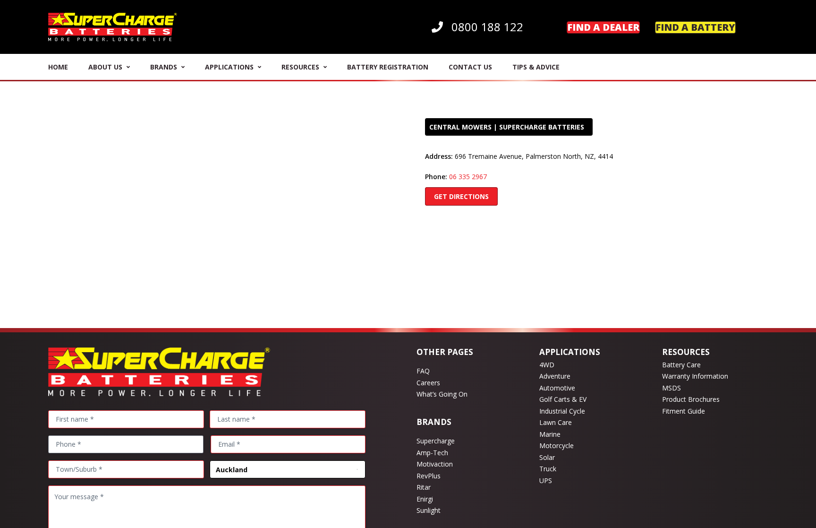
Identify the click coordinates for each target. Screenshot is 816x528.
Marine (550, 434)
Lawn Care (555, 422)
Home (58, 66)
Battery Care (681, 364)
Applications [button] (229, 66)
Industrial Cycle (562, 411)
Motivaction (434, 463)
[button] (758, 27)
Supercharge (435, 440)
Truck (547, 468)
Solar (547, 457)
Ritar (423, 487)
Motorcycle (556, 445)
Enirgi (424, 498)
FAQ (423, 370)
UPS (545, 480)
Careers (428, 382)
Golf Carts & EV (562, 399)
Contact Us (470, 66)
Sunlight (428, 510)
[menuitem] (477, 27)
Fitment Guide (683, 411)
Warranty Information (695, 376)
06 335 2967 (468, 176)
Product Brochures (691, 399)
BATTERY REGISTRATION (387, 66)
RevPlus (428, 475)
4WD (546, 364)
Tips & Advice (536, 66)
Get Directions (461, 196)
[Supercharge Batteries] (112, 27)
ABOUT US (105, 66)
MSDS (671, 387)
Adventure (554, 376)
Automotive (557, 387)
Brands (163, 66)
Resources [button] (300, 66)
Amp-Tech (432, 452)
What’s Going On (442, 394)
